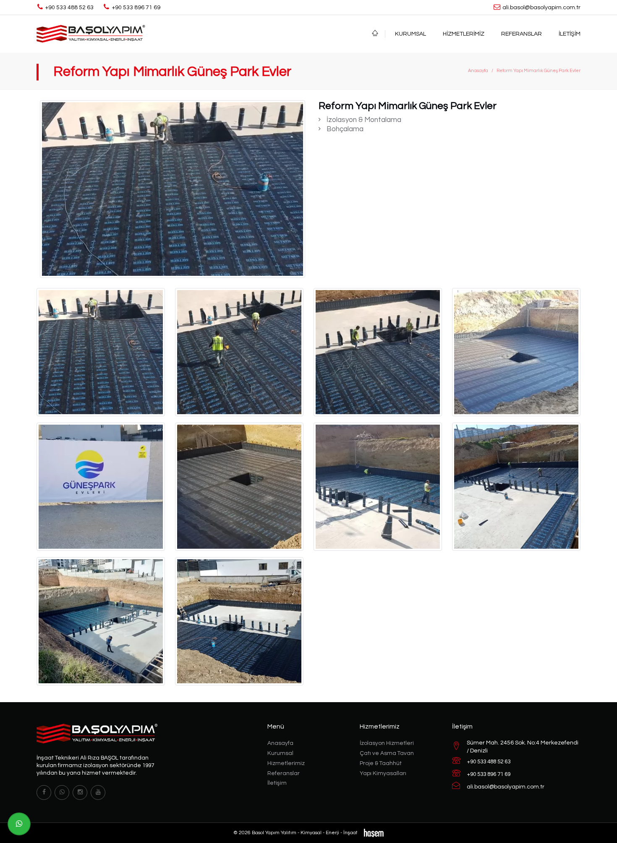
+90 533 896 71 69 (488, 774)
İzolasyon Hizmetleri (387, 743)
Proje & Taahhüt (381, 763)
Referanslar (521, 34)
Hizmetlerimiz (463, 34)
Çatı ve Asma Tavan (387, 753)
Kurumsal (410, 34)
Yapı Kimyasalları (383, 773)
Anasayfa (478, 70)
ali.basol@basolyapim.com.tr (505, 787)
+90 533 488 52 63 (488, 762)
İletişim (569, 34)
